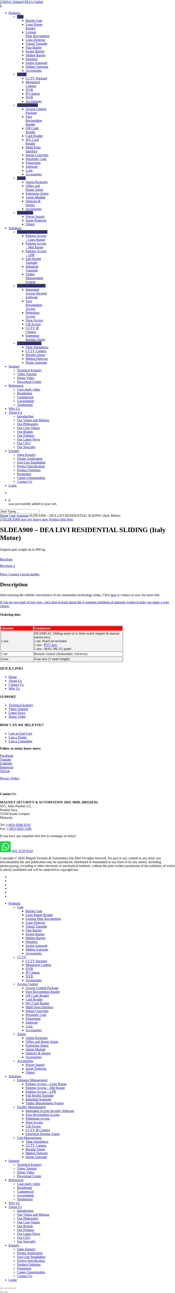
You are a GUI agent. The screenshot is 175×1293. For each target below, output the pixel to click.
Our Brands (25, 1226)
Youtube (5, 759)
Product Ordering (29, 1264)
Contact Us (16, 684)
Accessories (34, 953)
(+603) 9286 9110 (18, 825)
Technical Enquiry (21, 705)
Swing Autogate (36, 945)
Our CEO (23, 1237)
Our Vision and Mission (33, 1214)
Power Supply (35, 1065)
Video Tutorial (18, 709)
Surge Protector (36, 1068)
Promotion (24, 1268)
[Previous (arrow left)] (1, 1292)
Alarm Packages (37, 1038)
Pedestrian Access (38, 1118)
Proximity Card (36, 1015)
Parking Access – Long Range (46, 1084)
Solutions (15, 1076)
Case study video (28, 1184)
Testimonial (25, 1199)
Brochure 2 (7, 566)
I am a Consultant (20, 741)
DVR (29, 968)
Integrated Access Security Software (50, 1111)
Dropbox (32, 942)
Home (4, 515)
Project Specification (31, 1260)
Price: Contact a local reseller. (20, 574)
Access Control (27, 984)
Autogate (22, 515)
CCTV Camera (36, 1145)
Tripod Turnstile (36, 926)
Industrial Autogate (38, 1099)
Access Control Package (42, 988)
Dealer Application (29, 1253)
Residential (24, 1187)
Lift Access (33, 1126)
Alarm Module (35, 1049)
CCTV (21, 957)
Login (13, 1280)
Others (30, 1072)
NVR (29, 976)
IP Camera (33, 972)
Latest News (17, 713)
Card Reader (34, 999)
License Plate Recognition (43, 919)
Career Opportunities (31, 1272)
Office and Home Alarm (42, 1041)
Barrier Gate (34, 911)
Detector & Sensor (38, 1053)
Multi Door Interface (39, 1007)
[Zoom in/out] (14, 1288)
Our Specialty (26, 1241)
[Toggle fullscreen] (10, 1288)
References (16, 1180)
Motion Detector (37, 1153)
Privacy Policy (10, 778)
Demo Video (17, 716)
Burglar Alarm (35, 1149)
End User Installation (31, 1257)
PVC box (50, 645)
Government (25, 1195)
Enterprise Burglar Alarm (43, 1134)
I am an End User (20, 733)
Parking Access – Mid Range (45, 1088)
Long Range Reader (39, 915)
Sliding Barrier (35, 938)
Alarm (21, 1034)
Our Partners (25, 1230)
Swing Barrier (35, 934)
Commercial (25, 1191)
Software (32, 1022)
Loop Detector (35, 922)
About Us (15, 681)
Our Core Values (28, 1222)
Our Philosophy (27, 1218)
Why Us (14, 688)
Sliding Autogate (37, 949)
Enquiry (14, 1245)
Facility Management (31, 1107)
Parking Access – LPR (41, 1091)
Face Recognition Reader (43, 992)
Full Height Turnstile (40, 1095)
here (113, 595)
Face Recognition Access (43, 1114)
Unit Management (29, 1138)
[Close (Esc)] (1, 1288)
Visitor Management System (45, 1103)
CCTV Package (36, 961)
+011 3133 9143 (22, 851)
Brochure (6, 559)
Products (14, 903)
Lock (29, 1026)
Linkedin (6, 763)
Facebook (6, 755)
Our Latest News (28, 1234)
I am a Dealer (18, 737)
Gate (12, 515)
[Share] (6, 1288)
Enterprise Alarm (37, 1045)
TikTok (5, 771)
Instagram (6, 767)
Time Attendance (37, 1141)
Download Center (29, 1176)
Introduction (25, 1211)
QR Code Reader (37, 995)
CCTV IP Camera (38, 1130)
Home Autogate (36, 1157)
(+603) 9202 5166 (19, 828)
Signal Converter (37, 1011)
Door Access (34, 1122)
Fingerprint (33, 1018)
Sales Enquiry (26, 1249)
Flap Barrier (34, 930)
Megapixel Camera (38, 965)
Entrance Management (32, 1080)
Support (14, 1161)
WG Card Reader (37, 1003)
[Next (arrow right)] (6, 1292)
